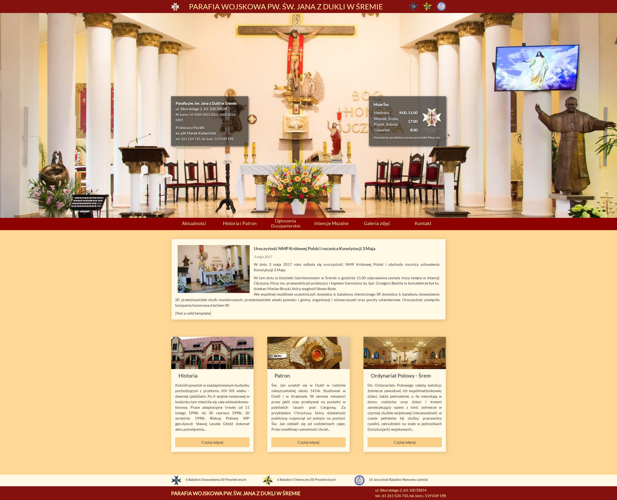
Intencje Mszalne (331, 223)
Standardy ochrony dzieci (193, 147)
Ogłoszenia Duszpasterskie (285, 223)
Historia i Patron (240, 223)
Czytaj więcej (212, 442)
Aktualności (194, 223)
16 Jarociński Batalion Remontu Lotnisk (398, 479)
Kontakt (423, 223)
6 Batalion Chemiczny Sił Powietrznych (306, 479)
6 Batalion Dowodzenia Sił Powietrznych (216, 479)
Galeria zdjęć (377, 223)
